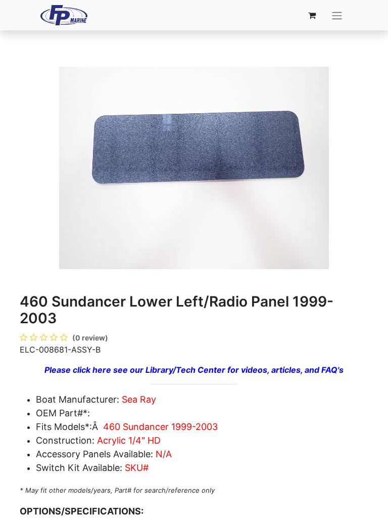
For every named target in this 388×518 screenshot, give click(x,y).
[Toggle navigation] (337, 15)
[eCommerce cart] (312, 15)
